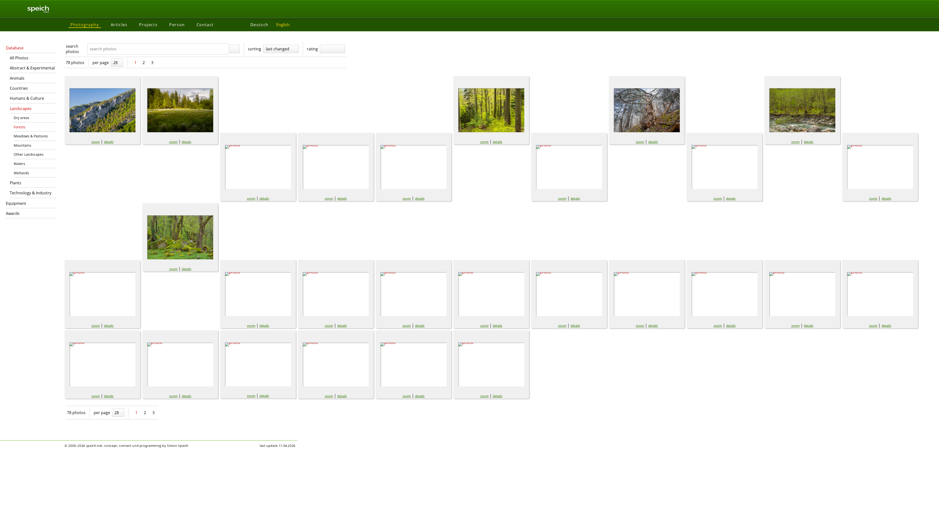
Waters (19, 163)
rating (312, 49)
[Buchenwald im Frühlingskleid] (491, 110)
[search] (234, 49)
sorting (254, 49)
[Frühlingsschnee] (102, 294)
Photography (84, 24)
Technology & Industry (30, 193)
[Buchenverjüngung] (258, 294)
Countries (19, 88)
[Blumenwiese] (413, 167)
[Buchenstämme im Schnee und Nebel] (336, 294)
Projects (148, 24)
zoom (95, 142)
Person (177, 24)
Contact (205, 24)
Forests (19, 127)
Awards (13, 213)
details (108, 142)
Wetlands (21, 173)
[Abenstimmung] (258, 364)
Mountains (22, 145)
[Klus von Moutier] (102, 110)
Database (14, 48)
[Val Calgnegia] (725, 167)
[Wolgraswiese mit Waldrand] (180, 110)
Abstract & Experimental (32, 68)
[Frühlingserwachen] (880, 167)
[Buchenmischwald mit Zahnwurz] (258, 167)
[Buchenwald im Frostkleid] (491, 294)
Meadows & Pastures (31, 136)
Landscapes (21, 108)
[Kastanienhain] (180, 237)
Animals (17, 78)
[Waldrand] (102, 364)
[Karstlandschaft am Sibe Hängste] (647, 294)
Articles (119, 24)
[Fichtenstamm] (647, 110)
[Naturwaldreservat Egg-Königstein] (336, 364)
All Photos (19, 58)
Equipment (16, 203)
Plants (15, 183)
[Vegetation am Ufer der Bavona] (802, 110)
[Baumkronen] (802, 294)
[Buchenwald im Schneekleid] (413, 294)
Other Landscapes (29, 154)
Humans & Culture (27, 98)
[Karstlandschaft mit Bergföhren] (725, 294)
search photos (72, 49)
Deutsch (259, 24)
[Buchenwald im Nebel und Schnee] (569, 294)
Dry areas (21, 117)
